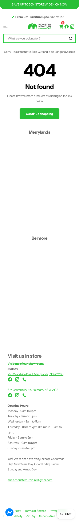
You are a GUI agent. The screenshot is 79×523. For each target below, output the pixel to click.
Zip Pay (31, 516)
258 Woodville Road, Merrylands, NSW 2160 (35, 374)
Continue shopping (39, 114)
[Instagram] (72, 26)
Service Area (47, 516)
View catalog (5, 26)
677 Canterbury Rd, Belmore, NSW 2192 (33, 390)
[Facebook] (66, 26)
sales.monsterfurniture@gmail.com (30, 480)
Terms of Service (35, 511)
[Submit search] (70, 38)
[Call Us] (24, 379)
